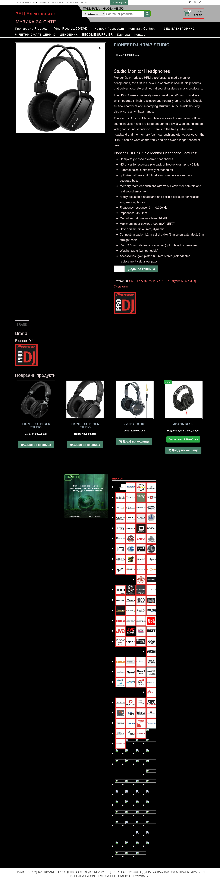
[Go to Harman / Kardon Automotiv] (151, 589)
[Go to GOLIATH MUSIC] (120, 589)
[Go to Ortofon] (141, 723)
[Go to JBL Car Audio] (151, 620)
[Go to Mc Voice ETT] (141, 682)
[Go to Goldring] (151, 579)
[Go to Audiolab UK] (120, 497)
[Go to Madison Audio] (120, 671)
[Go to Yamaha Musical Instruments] (141, 856)
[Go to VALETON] (151, 825)
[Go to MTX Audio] (151, 702)
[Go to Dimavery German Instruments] (120, 538)
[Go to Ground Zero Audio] (131, 589)
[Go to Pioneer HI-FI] (120, 743)
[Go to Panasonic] (151, 723)
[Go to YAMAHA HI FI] (131, 856)
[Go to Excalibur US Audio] (151, 559)
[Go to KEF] (151, 631)
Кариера (123, 34)
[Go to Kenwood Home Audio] (120, 641)
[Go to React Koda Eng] (131, 753)
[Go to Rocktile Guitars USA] (131, 764)
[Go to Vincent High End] (141, 835)
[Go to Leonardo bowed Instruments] (131, 661)
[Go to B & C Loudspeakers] (151, 497)
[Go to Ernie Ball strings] (131, 559)
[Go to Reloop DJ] (141, 753)
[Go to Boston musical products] (120, 517)
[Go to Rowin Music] (151, 774)
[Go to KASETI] (141, 631)
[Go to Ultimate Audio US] (131, 825)
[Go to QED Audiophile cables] (120, 753)
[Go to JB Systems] (141, 620)
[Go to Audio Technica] (151, 487)
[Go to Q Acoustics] (151, 743)
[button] (100, 48)
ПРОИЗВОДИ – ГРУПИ (26, 2)
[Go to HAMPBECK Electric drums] (141, 589)
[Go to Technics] (151, 815)
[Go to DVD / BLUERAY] (131, 548)
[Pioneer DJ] (125, 303)
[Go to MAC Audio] (151, 661)
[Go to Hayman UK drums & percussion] (131, 600)
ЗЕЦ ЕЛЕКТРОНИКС (180, 28)
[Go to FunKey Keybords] (141, 569)
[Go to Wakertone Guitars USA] (131, 846)
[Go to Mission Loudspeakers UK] (120, 702)
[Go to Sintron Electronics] (131, 794)
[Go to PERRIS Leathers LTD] (131, 733)
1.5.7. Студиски (172, 281)
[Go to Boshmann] (151, 507)
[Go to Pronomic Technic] (141, 743)
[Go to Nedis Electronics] (131, 712)
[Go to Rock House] (151, 753)
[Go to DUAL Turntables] (120, 548)
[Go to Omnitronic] (120, 723)
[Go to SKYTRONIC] (151, 794)
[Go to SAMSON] (131, 784)
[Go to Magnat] (131, 671)
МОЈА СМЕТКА (72, 2)
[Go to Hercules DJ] (151, 600)
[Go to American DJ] (141, 487)
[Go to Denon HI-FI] (151, 528)
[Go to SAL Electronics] (120, 784)
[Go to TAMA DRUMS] (131, 815)
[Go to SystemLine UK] (141, 805)
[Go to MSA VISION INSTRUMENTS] (141, 702)
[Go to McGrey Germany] (151, 682)
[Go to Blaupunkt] (141, 507)
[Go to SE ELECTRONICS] (141, 784)
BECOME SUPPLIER (97, 34)
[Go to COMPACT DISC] (120, 528)
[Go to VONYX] (120, 846)
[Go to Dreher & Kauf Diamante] (151, 538)
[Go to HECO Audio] (141, 600)
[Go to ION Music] (120, 620)
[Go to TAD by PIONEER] (151, 805)
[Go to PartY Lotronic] (120, 733)
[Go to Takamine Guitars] (120, 815)
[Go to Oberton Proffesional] (141, 712)
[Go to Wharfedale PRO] (151, 846)
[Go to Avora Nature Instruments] (141, 497)
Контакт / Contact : (143, 28)
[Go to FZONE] (151, 569)
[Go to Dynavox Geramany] (141, 548)
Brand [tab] (22, 324)
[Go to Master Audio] (151, 671)
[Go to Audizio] (131, 497)
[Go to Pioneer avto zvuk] (141, 733)
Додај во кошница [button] (37, 444)
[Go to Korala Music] (151, 641)
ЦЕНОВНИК (69, 34)
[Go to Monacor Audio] (131, 702)
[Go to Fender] (120, 569)
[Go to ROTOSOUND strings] (151, 764)
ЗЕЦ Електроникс (35, 13)
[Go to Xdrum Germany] (120, 856)
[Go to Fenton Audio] (131, 569)
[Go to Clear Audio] (151, 517)
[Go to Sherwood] (151, 784)
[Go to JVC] (120, 631)
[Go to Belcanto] (131, 507)
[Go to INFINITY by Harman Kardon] (141, 610)
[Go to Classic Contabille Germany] (141, 517)
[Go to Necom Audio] (120, 712)
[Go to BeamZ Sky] (120, 507)
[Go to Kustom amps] (151, 651)
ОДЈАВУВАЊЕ (58, 2)
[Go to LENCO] (120, 661)
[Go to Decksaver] (141, 528)
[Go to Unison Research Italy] (141, 825)
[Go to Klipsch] (131, 641)
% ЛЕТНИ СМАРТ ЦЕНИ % (35, 34)
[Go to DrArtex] (141, 538)
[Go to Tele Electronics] (120, 825)
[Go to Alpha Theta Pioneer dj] (120, 487)
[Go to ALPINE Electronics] (131, 487)
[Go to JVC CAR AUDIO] (131, 631)
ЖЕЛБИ (84, 2)
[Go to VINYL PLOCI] (151, 835)
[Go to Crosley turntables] (131, 528)
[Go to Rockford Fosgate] (120, 764)
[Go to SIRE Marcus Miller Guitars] (141, 794)
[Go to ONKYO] (131, 723)
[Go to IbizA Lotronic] (131, 610)
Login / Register (118, 2)
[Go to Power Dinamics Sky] (131, 743)
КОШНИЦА (44, 2)
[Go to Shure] (120, 794)
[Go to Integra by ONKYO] (151, 610)
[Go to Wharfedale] (141, 846)
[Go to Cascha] (131, 517)
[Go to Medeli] (151, 692)
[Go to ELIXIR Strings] (151, 548)
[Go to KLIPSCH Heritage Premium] (141, 641)
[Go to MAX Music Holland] (120, 682)
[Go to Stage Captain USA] (120, 805)
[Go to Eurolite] (141, 559)
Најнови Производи (109, 28)
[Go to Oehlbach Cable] (151, 712)
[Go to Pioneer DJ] (151, 733)
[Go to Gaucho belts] (141, 579)
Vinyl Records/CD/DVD (71, 28)
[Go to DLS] (131, 538)
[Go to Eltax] (120, 559)
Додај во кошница (141, 269)
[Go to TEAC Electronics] (141, 815)
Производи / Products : (32, 28)
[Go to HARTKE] (120, 600)
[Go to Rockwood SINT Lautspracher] (141, 764)
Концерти (141, 34)
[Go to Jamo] (131, 620)
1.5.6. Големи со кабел (144, 281)
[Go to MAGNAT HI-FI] (141, 671)
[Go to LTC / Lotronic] (141, 661)
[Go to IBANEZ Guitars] (120, 610)
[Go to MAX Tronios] (131, 682)
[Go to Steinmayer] (131, 805)
